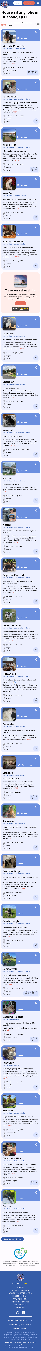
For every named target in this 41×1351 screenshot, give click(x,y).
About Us (20, 1287)
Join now (29, 3)
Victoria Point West (15, 47)
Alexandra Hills (14, 1159)
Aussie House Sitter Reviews (20, 1293)
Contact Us (21, 1308)
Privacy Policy (21, 1305)
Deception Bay (16, 626)
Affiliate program (20, 1299)
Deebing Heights (13, 1017)
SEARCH (4, 25)
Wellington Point (14, 242)
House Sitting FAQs (21, 1296)
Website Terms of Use (25, 1347)
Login (18, 3)
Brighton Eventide (16, 576)
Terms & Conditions (20, 1302)
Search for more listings (12, 1239)
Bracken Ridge (16, 872)
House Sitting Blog (20, 1290)
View (13, 63)
